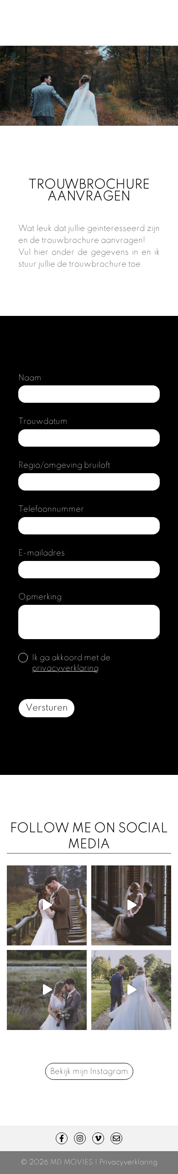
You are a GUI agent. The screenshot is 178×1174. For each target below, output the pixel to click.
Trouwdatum (44, 421)
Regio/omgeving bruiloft (65, 465)
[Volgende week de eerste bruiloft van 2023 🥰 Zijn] (131, 990)
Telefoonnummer (52, 509)
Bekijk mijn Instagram (89, 1071)
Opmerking (40, 597)
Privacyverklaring (128, 1162)
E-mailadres (42, 553)
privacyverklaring (65, 668)
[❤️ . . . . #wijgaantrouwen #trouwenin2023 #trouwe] (47, 990)
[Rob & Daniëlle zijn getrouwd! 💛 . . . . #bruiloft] (131, 905)
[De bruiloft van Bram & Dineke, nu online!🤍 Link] (47, 905)
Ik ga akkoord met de (71, 663)
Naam (31, 378)
